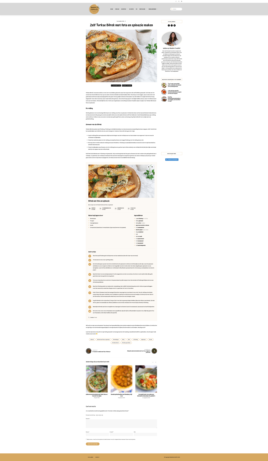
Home (111, 9)
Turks (150, 339)
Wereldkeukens (152, 9)
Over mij (117, 9)
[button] (152, 166)
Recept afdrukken (127, 85)
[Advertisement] (171, 127)
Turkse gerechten (126, 342)
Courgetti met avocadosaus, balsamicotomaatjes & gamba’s (146, 395)
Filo (129, 339)
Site (135, 432)
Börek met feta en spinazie (103, 339)
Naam (87, 432)
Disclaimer (90, 457)
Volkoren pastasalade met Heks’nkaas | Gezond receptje (97, 395)
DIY (136, 9)
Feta (123, 339)
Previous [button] (152, 362)
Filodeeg (136, 339)
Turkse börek (116, 342)
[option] (97, 381)
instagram (178, 1)
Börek (92, 339)
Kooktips (131, 9)
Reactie (88, 418)
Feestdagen (142, 9)
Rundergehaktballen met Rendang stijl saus (121, 395)
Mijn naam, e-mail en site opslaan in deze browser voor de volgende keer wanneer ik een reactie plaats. (111, 439)
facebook (176, 1)
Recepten (123, 9)
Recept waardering (90, 415)
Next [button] (155, 362)
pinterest (181, 1)
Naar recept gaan (116, 85)
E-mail (112, 432)
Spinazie (144, 339)
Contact (97, 457)
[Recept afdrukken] (148, 166)
